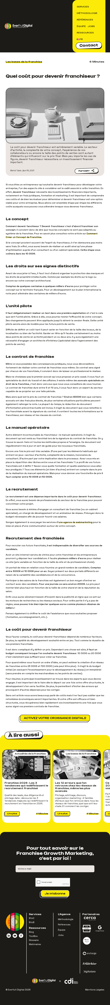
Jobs (91, 26)
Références (85, 19)
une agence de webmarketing (75, 522)
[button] (83, 6)
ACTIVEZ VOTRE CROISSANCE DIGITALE (55, 718)
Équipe (81, 26)
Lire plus (12, 813)
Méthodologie (87, 13)
